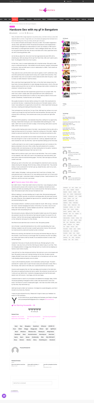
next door (51, 334)
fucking (76, 209)
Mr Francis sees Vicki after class (25, 182)
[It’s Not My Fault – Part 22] (66, 78)
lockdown (17, 334)
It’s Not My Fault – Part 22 (76, 76)
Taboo (79, 235)
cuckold (69, 198)
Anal (10, 19)
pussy (27, 337)
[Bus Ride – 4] (66, 83)
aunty (68, 189)
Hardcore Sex (32, 331)
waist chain (78, 237)
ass (21, 326)
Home (11, 23)
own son (72, 226)
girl (47, 328)
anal (16, 326)
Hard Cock (65, 213)
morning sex (43, 334)
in (80, 213)
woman (76, 239)
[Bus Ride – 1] (66, 49)
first (79, 204)
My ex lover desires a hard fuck (18, 364)
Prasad (70, 228)
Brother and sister (78, 194)
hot (73, 213)
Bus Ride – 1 (73, 47)
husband (76, 213)
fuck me (64, 211)
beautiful (72, 189)
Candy (69, 163)
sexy (16, 339)
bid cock (77, 189)
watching (65, 239)
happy (74, 211)
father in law (74, 204)
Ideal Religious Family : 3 (76, 93)
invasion (72, 217)
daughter (65, 200)
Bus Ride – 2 (73, 59)
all (69, 187)
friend (41, 328)
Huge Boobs (51, 331)
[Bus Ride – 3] (66, 72)
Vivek (69, 150)
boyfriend (36, 326)
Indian (5, 19)
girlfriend (53, 328)
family (70, 202)
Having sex (42, 331)
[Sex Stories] (47, 10)
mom (67, 222)
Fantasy (64, 204)
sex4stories (76, 230)
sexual (70, 233)
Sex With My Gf (50, 337)
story (35, 339)
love (68, 220)
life (81, 217)
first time (71, 207)
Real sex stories (37, 19)
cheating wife (70, 196)
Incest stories (69, 215)
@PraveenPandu (49, 299)
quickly (79, 228)
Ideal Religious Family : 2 (76, 53)
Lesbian (67, 19)
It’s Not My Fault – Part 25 (68, 137)
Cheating (65, 196)
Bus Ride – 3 (73, 70)
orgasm (68, 226)
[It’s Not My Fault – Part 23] (66, 66)
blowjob (75, 191)
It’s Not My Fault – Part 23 (76, 64)
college (80, 196)
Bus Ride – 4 (73, 81)
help (70, 213)
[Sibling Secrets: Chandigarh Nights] (66, 43)
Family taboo (75, 202)
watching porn (43, 339)
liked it (64, 220)
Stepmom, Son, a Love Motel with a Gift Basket (18, 317)
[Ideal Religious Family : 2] (66, 55)
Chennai (44, 326)
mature (80, 220)
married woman (33, 334)
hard (17, 331)
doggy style (34, 328)
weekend (52, 339)
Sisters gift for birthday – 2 (33, 364)
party (16, 337)
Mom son (78, 222)
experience (65, 202)
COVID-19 (51, 326)
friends (64, 209)
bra (68, 194)
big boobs (65, 191)
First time (14, 19)
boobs (64, 194)
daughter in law (71, 200)
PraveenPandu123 (14, 33)
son (67, 235)
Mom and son (72, 222)
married (75, 220)
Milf (64, 222)
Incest (64, 215)
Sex (43, 337)
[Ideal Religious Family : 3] (66, 95)
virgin (73, 237)
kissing (77, 217)
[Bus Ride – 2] (66, 61)
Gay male (73, 19)
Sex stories (65, 233)
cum (15, 328)
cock (76, 196)
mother (64, 224)
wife (69, 239)
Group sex (29, 19)
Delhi (20, 328)
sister (64, 235)
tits (69, 237)
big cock (70, 191)
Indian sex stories (66, 217)
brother (71, 194)
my (74, 224)
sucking (75, 235)
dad (76, 198)
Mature (44, 19)
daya (77, 200)
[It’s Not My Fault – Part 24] (66, 89)
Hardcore (23, 331)
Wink (69, 158)
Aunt (64, 189)
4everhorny (65, 187)
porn (22, 337)
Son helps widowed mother (69, 117)
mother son (70, 224)
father (69, 204)
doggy (26, 328)
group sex (70, 211)
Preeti (69, 176)
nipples (77, 224)
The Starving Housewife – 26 (24, 305)
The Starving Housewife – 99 (34, 317)
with (72, 239)
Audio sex (84, 19)
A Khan (69, 170)
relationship (36, 337)
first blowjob (65, 207)
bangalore (28, 326)
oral (64, 226)
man (24, 334)
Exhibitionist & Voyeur (52, 19)
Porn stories (65, 228)
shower (22, 339)
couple (64, 198)
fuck (68, 209)
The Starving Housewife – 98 (50, 317)
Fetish (78, 19)
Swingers (62, 19)
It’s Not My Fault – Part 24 (76, 87)
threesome (65, 237)
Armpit (76, 187)
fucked (72, 209)
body (79, 191)
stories (29, 339)
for (74, 207)
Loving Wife (21, 19)
